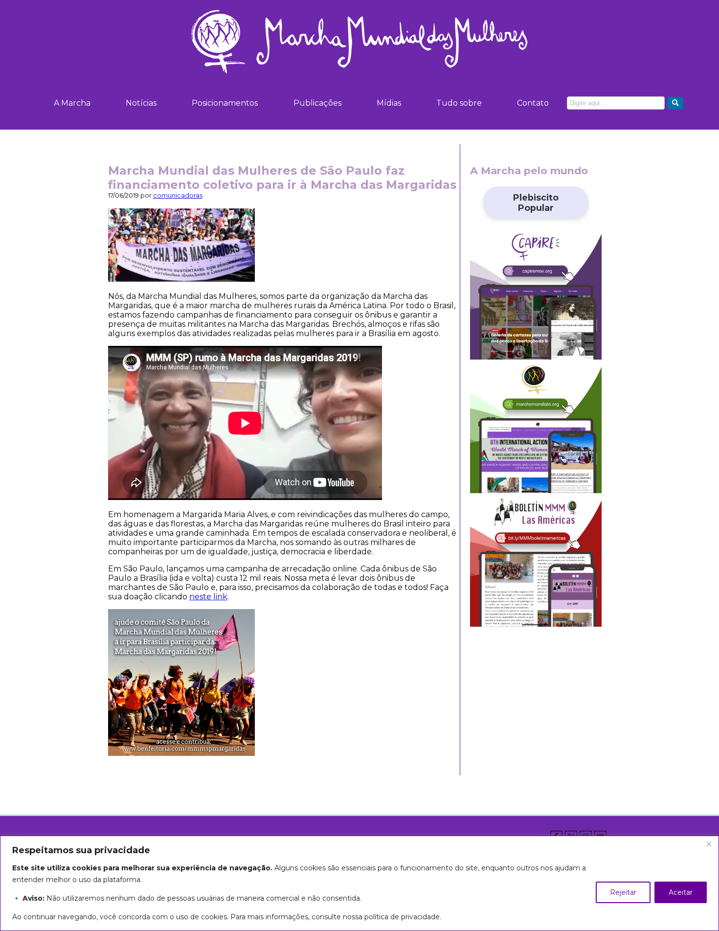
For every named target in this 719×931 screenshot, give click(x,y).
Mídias (389, 103)
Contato (533, 103)
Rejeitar (623, 892)
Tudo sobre (459, 103)
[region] (359, 883)
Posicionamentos (225, 103)
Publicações (317, 103)
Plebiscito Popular (536, 202)
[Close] (709, 844)
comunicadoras (177, 195)
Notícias (141, 103)
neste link (208, 596)
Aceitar (681, 892)
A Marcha (72, 103)
